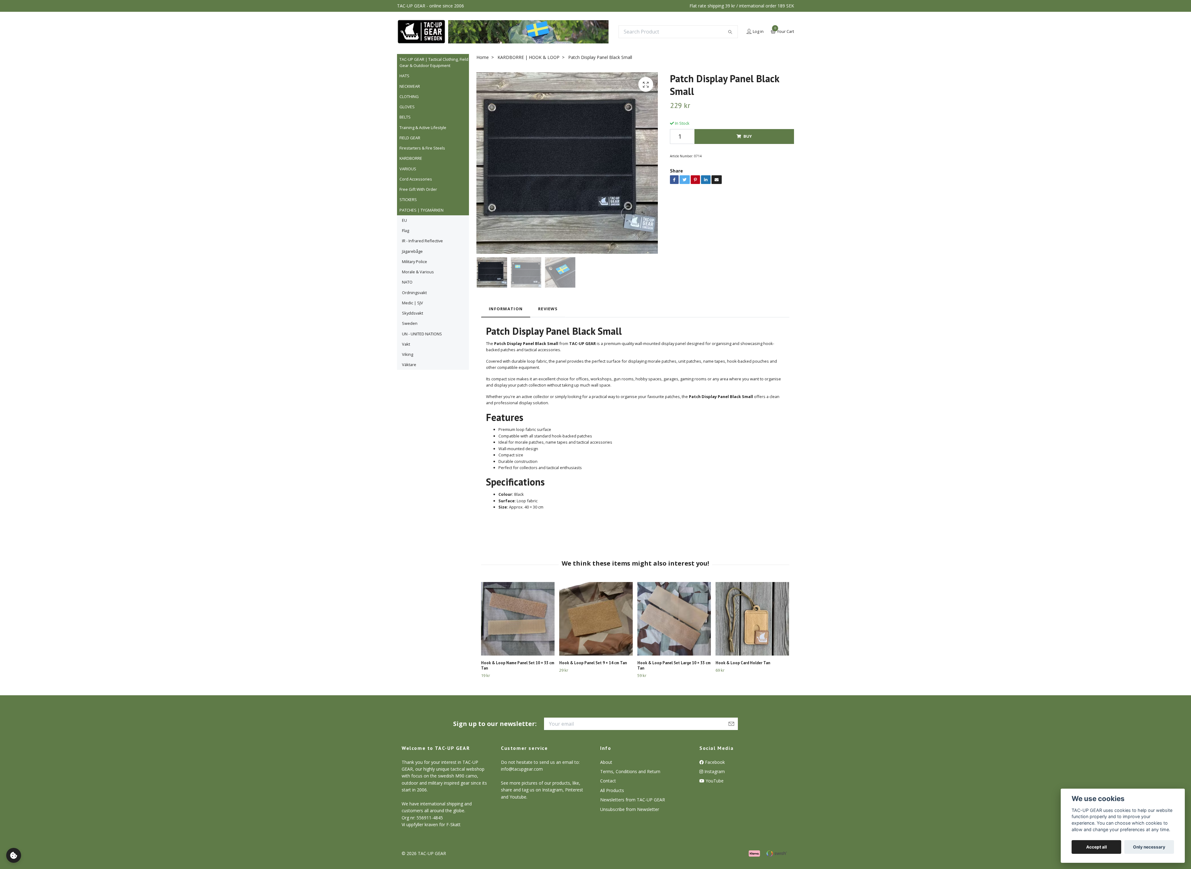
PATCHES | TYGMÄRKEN (421, 210)
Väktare (409, 364)
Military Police (414, 261)
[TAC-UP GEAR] (421, 31)
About (606, 762)
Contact (608, 781)
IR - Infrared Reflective (422, 241)
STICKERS (408, 199)
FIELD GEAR (409, 138)
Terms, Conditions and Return (630, 771)
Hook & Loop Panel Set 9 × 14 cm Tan (593, 662)
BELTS (405, 117)
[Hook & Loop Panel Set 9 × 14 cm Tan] (596, 619)
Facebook (714, 762)
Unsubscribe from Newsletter (629, 809)
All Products (612, 790)
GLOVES (407, 107)
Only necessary (1149, 846)
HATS (404, 75)
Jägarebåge (412, 251)
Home (482, 57)
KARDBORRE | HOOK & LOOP (528, 57)
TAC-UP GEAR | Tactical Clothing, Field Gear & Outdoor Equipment (433, 62)
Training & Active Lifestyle (422, 127)
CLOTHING (409, 96)
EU (404, 220)
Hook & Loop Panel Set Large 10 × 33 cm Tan (674, 665)
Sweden (409, 323)
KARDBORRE (410, 158)
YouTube (714, 781)
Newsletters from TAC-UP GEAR (632, 800)
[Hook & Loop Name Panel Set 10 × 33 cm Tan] (518, 619)
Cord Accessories (415, 179)
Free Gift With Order (418, 189)
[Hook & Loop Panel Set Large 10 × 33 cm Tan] (674, 619)
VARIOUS (407, 169)
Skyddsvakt (412, 313)
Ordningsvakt (414, 292)
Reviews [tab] (548, 308)
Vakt (406, 344)
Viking (407, 354)
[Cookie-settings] (13, 855)
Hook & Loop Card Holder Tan (743, 662)
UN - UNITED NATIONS (422, 334)
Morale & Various (418, 272)
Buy (747, 136)
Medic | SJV (412, 303)
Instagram (714, 771)
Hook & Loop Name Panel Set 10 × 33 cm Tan (517, 665)
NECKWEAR (409, 86)
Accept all (1096, 846)
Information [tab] (506, 308)
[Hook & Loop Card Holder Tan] (752, 619)
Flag (405, 230)
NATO (407, 282)
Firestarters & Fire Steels (422, 148)
